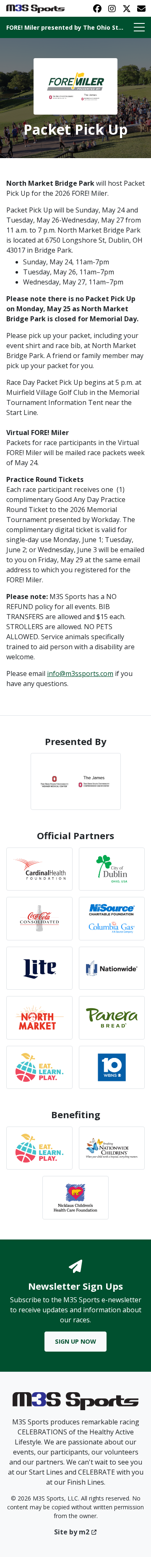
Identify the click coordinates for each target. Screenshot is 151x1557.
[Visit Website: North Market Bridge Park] (39, 1017)
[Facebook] (97, 8)
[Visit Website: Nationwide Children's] (112, 1148)
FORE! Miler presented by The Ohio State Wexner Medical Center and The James (65, 27)
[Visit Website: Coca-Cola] (39, 918)
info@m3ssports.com (80, 673)
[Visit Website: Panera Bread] (112, 1017)
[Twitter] (126, 8)
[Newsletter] (141, 8)
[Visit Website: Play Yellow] (39, 1067)
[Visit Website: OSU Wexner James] (76, 781)
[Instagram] (111, 8)
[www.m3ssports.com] (75, 1403)
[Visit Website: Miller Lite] (39, 968)
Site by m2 (71, 1532)
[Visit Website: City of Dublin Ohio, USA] (112, 869)
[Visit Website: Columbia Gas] (112, 918)
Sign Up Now (75, 1341)
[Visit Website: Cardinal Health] (39, 869)
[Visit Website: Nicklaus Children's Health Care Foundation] (75, 1197)
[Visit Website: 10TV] (112, 1067)
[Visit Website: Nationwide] (112, 968)
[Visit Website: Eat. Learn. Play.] (39, 1148)
